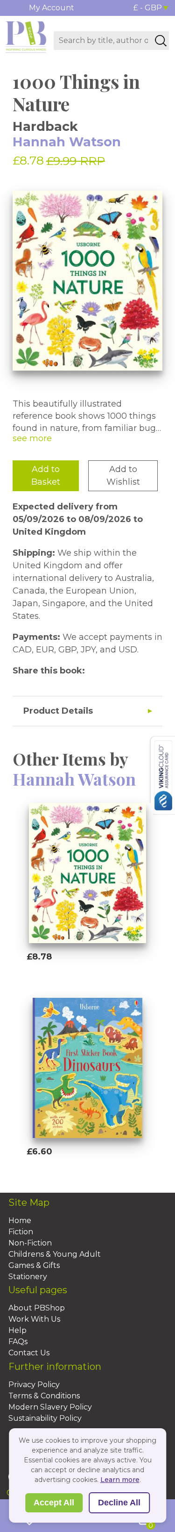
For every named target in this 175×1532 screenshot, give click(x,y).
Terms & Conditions (44, 1395)
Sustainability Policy (45, 1418)
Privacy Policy (34, 1384)
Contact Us (28, 1352)
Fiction (20, 1231)
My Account (51, 7)
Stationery (27, 1276)
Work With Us (34, 1319)
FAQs (18, 1341)
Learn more (120, 1479)
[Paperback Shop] (26, 36)
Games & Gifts (34, 1265)
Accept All (54, 1502)
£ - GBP (147, 7)
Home (19, 1220)
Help (17, 1330)
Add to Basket (45, 475)
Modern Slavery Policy (50, 1407)
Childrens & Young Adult (54, 1254)
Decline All (119, 1502)
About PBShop (36, 1307)
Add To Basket (69, 974)
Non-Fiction (30, 1242)
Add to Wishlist (123, 475)
